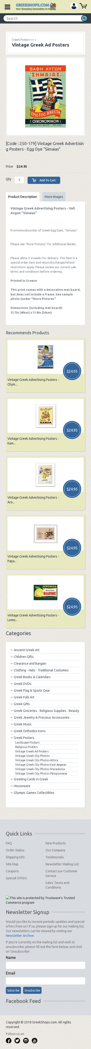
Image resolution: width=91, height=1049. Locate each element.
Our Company (55, 850)
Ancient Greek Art (26, 650)
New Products (56, 843)
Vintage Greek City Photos (32, 755)
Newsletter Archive (20, 935)
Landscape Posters (27, 742)
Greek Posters (24, 738)
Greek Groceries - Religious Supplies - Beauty (46, 711)
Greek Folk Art (24, 697)
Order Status (15, 850)
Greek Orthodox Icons (30, 731)
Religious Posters (26, 746)
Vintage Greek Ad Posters (32, 751)
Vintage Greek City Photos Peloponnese (41, 773)
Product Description (22, 197)
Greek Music (23, 724)
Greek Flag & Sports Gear (32, 690)
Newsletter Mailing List (62, 864)
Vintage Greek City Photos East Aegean (40, 764)
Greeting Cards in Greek (31, 779)
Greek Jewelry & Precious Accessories (42, 717)
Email (10, 973)
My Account (74, 6)
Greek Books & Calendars (32, 677)
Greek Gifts (22, 704)
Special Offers (16, 878)
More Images (54, 197)
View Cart (83, 6)
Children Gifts (24, 657)
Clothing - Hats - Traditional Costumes (41, 670)
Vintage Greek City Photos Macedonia (40, 769)
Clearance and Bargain (30, 663)
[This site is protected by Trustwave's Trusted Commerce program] (45, 900)
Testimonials (55, 857)
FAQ (9, 843)
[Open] (5, 6)
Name (11, 957)
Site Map (12, 864)
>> (23, 39)
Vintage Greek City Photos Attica (36, 760)
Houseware (22, 786)
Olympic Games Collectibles (34, 793)
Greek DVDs (23, 684)
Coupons (12, 871)
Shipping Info (15, 857)
